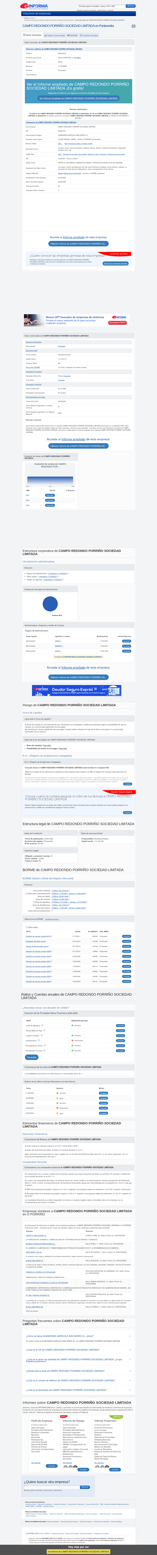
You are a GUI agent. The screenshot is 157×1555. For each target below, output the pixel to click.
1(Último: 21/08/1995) (60, 899)
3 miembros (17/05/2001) (58, 573)
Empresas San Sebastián (101, 1521)
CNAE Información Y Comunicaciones (110, 1514)
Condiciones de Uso (58, 1533)
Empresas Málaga (116, 1521)
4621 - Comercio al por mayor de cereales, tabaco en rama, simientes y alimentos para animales (91, 154)
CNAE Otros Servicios (56, 1514)
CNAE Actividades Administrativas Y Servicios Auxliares (81, 1514)
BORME (39, 1506)
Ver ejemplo (35, 1463)
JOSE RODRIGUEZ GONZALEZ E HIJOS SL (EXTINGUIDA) (47, 1283)
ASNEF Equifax (30, 1506)
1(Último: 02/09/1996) (60, 896)
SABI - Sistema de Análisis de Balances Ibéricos (114, 1504)
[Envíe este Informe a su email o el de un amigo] (133, 26)
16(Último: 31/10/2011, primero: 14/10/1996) (69, 902)
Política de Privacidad (72, 1533)
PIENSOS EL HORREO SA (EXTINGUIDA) (40, 1272)
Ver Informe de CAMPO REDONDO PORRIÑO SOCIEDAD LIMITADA (78, 1551)
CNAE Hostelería (31, 1516)
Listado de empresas (60, 1504)
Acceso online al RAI (92, 1504)
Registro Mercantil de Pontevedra (69, 173)
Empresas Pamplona (86, 1521)
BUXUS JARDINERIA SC (34, 1307)
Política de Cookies (86, 1533)
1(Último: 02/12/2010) (60, 890)
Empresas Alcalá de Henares (69, 1521)
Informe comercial (31, 1504)
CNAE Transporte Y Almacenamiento (37, 1514)
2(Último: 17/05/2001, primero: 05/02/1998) (68, 908)
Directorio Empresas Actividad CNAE (36, 20)
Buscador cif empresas (45, 1504)
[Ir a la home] (34, 5)
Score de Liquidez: (35, 745)
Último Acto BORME (33, 367)
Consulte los (77, 657)
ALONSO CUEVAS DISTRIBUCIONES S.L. (41, 1244)
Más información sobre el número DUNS (78, 144)
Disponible (61, 346)
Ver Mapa (77, 58)
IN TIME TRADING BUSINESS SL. (38, 1295)
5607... (60, 144)
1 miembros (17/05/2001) (48, 576)
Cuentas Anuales (48, 1506)
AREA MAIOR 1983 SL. (34, 1252)
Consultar (67, 376)
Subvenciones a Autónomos (76, 1504)
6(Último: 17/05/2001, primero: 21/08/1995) (68, 893)
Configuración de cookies (101, 1533)
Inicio (32, 18)
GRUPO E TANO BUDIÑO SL (36, 1235)
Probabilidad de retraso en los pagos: (43, 748)
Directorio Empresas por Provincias (62, 20)
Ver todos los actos (52, 919)
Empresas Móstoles (53, 1521)
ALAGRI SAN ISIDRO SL (34, 1261)
